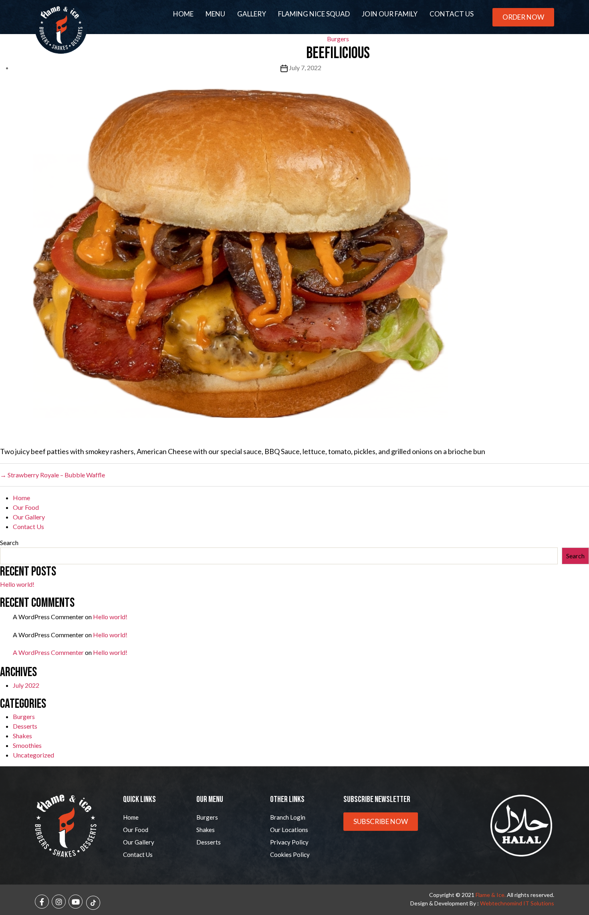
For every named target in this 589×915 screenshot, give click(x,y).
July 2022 (26, 685)
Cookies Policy (290, 854)
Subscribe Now (380, 821)
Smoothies (27, 745)
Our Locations (289, 829)
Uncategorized (33, 755)
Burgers (24, 716)
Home (183, 14)
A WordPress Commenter (48, 652)
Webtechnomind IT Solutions (517, 903)
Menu (215, 14)
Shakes (22, 735)
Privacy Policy (289, 842)
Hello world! (17, 584)
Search (9, 542)
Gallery (251, 14)
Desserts (25, 726)
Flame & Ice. (491, 894)
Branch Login (287, 817)
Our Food (26, 507)
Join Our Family (390, 14)
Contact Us (452, 14)
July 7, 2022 (305, 67)
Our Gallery (29, 517)
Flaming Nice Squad (314, 14)
